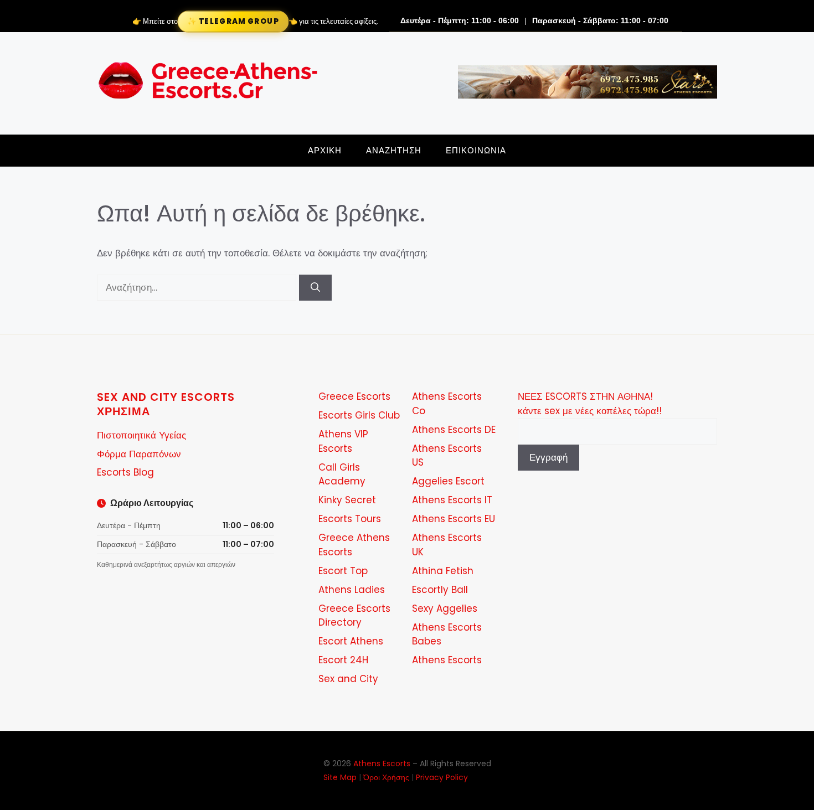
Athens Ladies (351, 589)
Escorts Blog (125, 472)
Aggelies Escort (448, 481)
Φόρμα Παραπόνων (139, 454)
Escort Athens (350, 641)
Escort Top (343, 570)
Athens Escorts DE (454, 429)
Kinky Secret (347, 500)
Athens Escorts (447, 660)
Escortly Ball (440, 589)
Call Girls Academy (341, 474)
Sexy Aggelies (444, 608)
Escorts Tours (349, 518)
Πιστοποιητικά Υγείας (141, 435)
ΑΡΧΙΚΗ (325, 150)
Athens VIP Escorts (343, 441)
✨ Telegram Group (233, 21)
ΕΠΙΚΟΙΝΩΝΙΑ (476, 150)
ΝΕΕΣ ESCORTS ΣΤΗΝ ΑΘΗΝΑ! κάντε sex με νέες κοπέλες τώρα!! (590, 403)
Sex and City (348, 678)
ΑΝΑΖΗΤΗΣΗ (393, 150)
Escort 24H (343, 660)
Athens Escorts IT (452, 500)
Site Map (340, 777)
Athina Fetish (442, 570)
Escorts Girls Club (359, 415)
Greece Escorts (354, 396)
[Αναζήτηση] (315, 288)
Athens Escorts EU (453, 518)
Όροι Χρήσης (386, 777)
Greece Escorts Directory (354, 616)
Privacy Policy (442, 777)
